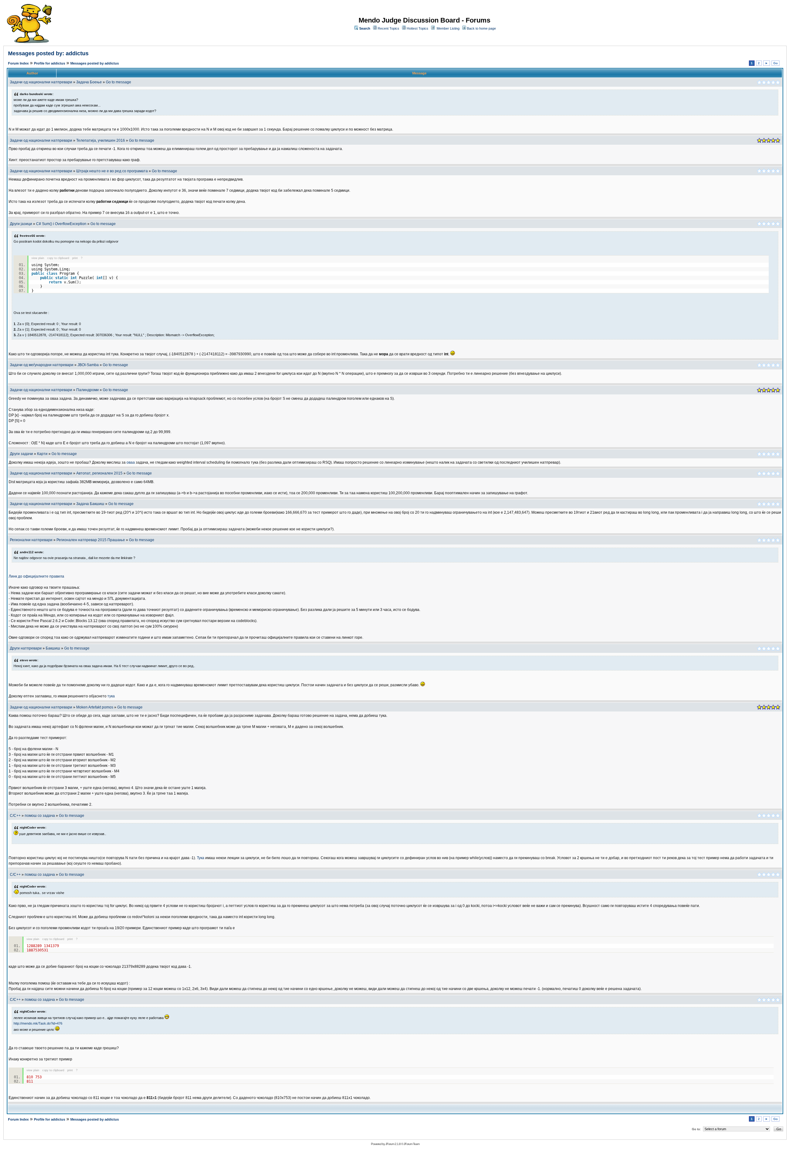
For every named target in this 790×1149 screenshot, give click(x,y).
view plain (37, 258)
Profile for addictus (49, 63)
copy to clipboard (58, 258)
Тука (200, 858)
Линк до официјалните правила (36, 576)
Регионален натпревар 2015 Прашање (90, 540)
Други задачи (21, 454)
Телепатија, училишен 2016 (100, 140)
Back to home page (481, 28)
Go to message (118, 82)
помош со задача (40, 815)
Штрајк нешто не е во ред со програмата (112, 171)
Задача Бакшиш (90, 504)
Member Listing (448, 28)
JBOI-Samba (88, 365)
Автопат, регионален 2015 (99, 473)
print (75, 258)
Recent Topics (388, 28)
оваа (131, 462)
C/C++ (15, 815)
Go (775, 63)
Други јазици (21, 224)
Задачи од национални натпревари (41, 82)
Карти (42, 454)
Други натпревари (26, 648)
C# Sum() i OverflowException (61, 224)
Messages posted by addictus (94, 63)
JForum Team (411, 1144)
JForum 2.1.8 (393, 1144)
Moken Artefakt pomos (94, 707)
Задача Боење (89, 82)
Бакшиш (53, 648)
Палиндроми (87, 390)
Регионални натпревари (31, 540)
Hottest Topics (417, 28)
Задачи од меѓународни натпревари (41, 365)
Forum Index (18, 63)
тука (111, 696)
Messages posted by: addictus (48, 53)
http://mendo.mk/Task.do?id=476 (38, 1023)
